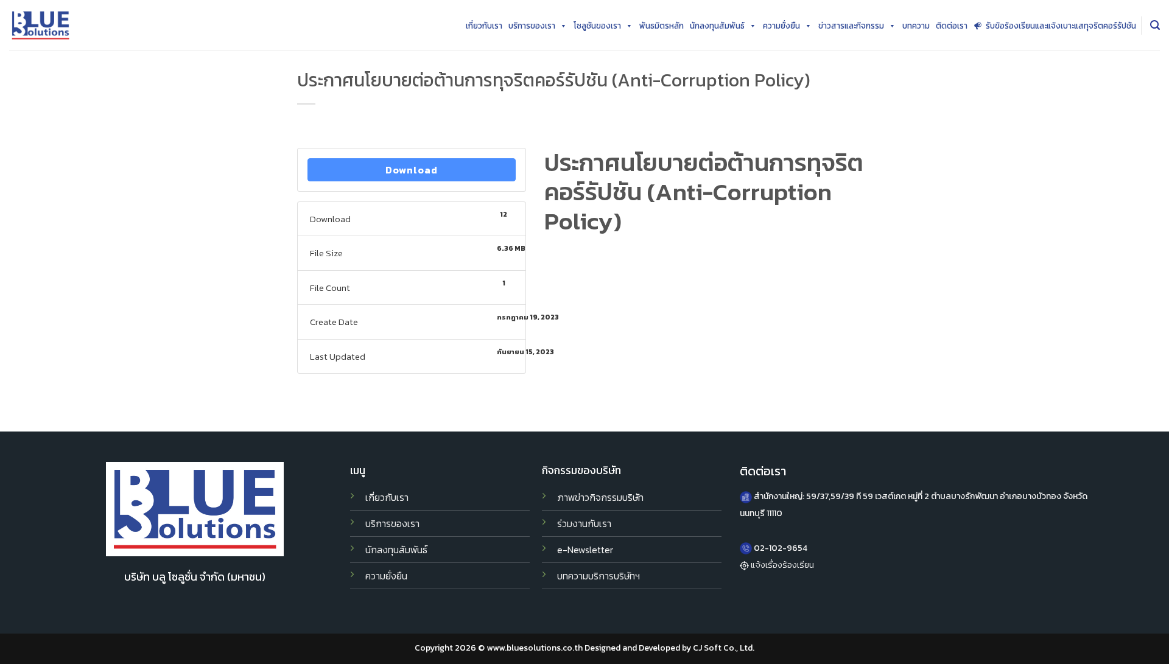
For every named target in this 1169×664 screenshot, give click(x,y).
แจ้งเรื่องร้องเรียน (782, 565)
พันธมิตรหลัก (661, 25)
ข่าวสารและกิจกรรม (851, 25)
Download (411, 170)
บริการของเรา (531, 25)
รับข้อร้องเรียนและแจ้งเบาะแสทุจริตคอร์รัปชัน (1061, 25)
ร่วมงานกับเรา (584, 524)
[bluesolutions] (40, 25)
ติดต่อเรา (951, 25)
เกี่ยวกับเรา (484, 25)
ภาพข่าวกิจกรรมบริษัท (600, 498)
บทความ (916, 25)
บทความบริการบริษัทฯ (598, 576)
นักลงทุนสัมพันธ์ (717, 25)
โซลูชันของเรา (597, 25)
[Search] (1155, 25)
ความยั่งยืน (781, 25)
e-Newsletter (585, 550)
